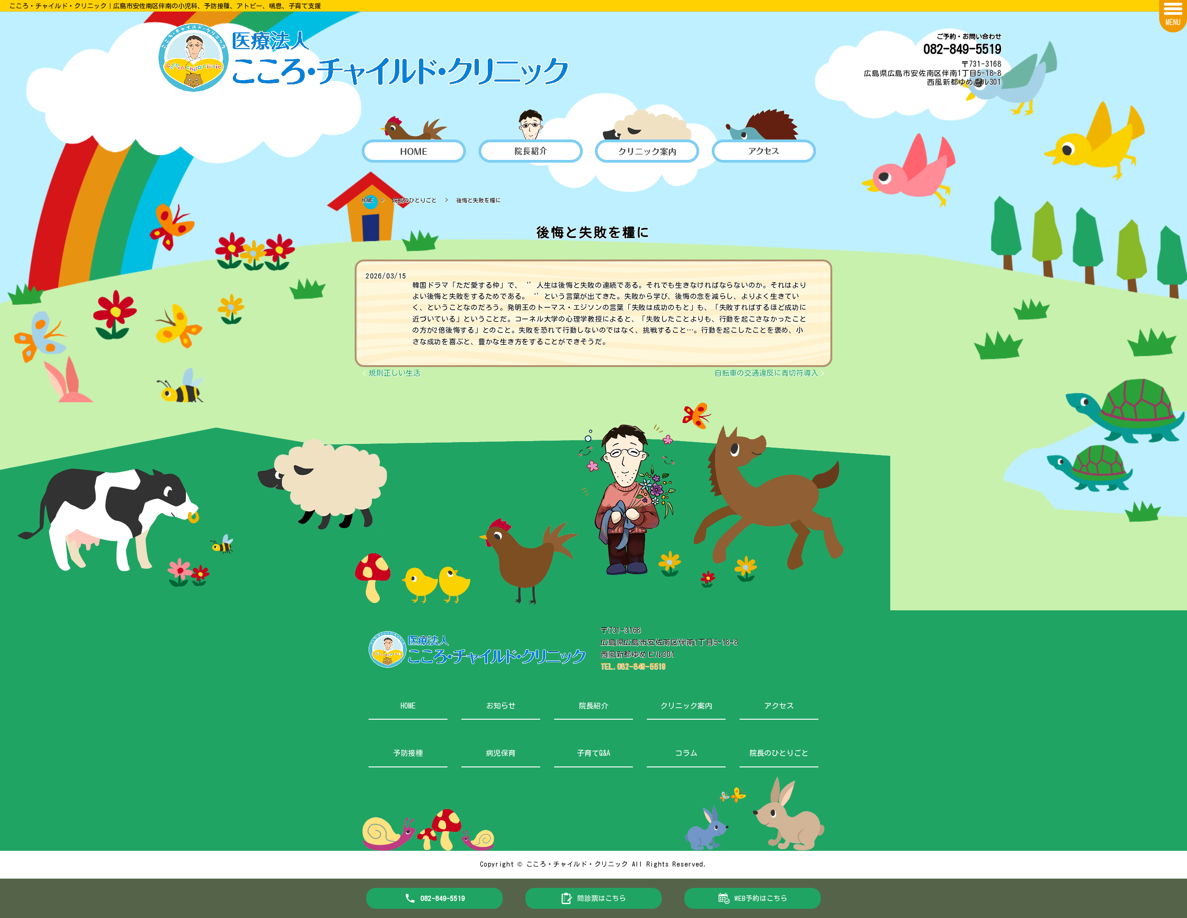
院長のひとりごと (414, 200)
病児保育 (501, 753)
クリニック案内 (686, 705)
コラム (686, 753)
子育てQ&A (593, 753)
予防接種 (408, 753)
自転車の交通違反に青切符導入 (766, 373)
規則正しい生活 (395, 373)
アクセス (779, 705)
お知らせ (501, 705)
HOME (367, 200)
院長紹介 (593, 705)
